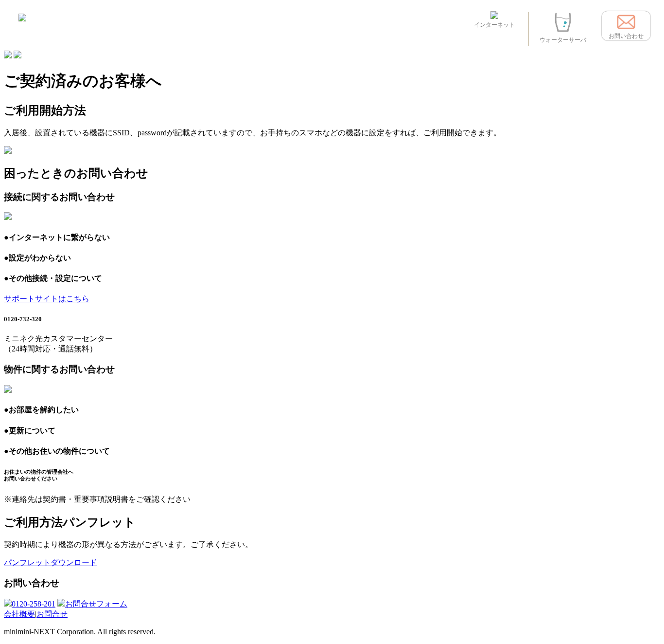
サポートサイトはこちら (46, 298)
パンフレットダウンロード (50, 562)
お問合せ (52, 614)
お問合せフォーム (96, 604)
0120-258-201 (33, 604)
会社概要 (19, 614)
